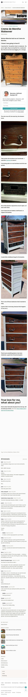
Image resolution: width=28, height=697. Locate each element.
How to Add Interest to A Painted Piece (14, 640)
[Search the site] (23, 2)
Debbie (4, 532)
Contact (13, 692)
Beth (2, 462)
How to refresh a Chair (11, 650)
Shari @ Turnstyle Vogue (6, 560)
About (2, 692)
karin (2, 571)
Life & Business (4, 662)
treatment (8, 160)
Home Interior (8, 7)
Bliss (2, 479)
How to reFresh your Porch (12, 645)
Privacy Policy (4, 694)
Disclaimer (18, 692)
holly (2, 471)
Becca (2, 552)
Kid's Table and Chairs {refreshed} (13, 629)
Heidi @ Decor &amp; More (7, 498)
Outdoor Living (4, 665)
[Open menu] (26, 2)
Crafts (2, 658)
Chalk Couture (8, 692)
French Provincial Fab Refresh (12, 635)
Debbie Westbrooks (13, 26)
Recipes (2, 667)
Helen (2, 519)
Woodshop (4, 675)
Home (2, 7)
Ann (2, 511)
